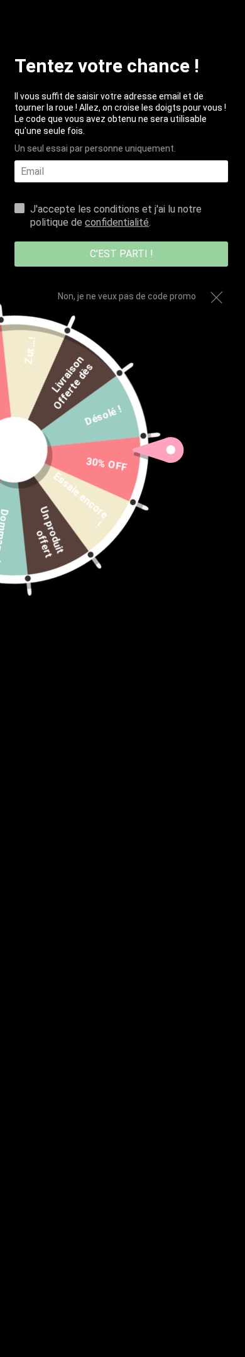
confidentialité (117, 222)
